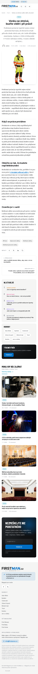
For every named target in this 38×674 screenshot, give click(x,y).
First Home (5, 627)
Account (7, 670)
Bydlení (16, 330)
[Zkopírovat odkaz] (22, 250)
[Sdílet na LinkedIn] (18, 250)
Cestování (25, 330)
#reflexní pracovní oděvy (10, 244)
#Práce (5, 241)
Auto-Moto (8, 330)
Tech (8, 13)
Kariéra (7, 339)
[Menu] (29, 6)
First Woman (5, 622)
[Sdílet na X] (13, 250)
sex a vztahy (16, 339)
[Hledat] (21, 6)
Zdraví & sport (9, 335)
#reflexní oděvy (27, 241)
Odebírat (9, 355)
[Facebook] (3, 586)
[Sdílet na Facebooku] (9, 250)
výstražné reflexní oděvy (19, 172)
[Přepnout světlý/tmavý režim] (25, 6)
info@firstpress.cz (11, 641)
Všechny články (6, 371)
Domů (3, 13)
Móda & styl (20, 335)
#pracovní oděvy (15, 241)
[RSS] (7, 586)
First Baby (5, 624)
